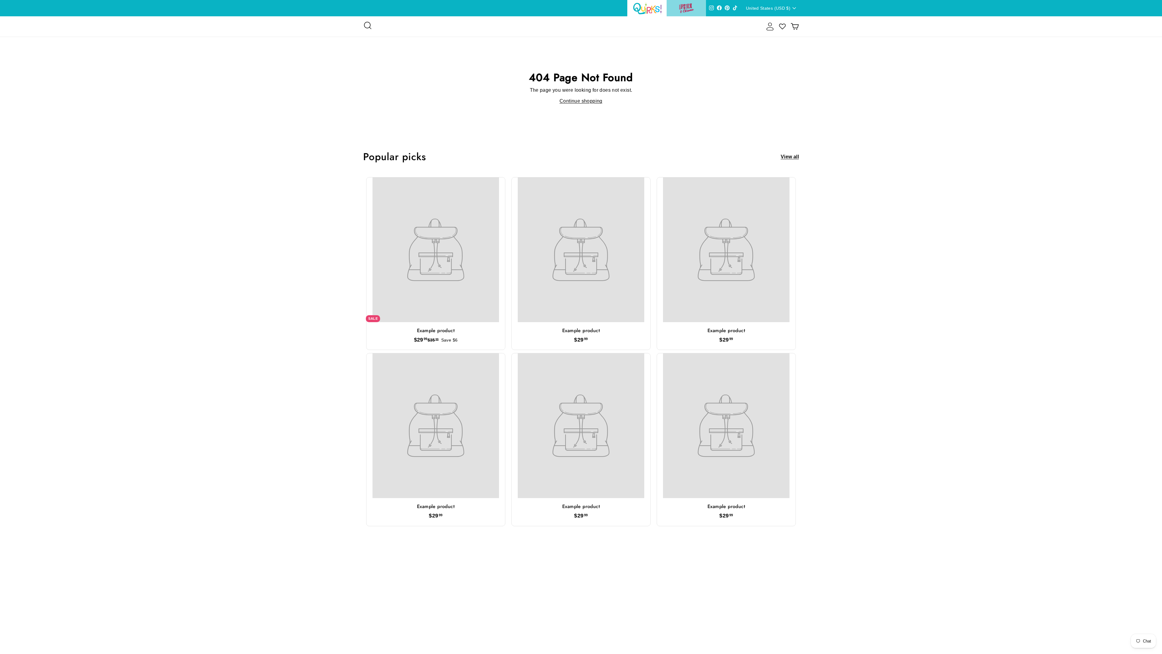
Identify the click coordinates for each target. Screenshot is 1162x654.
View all (790, 156)
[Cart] (795, 26)
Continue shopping (581, 101)
